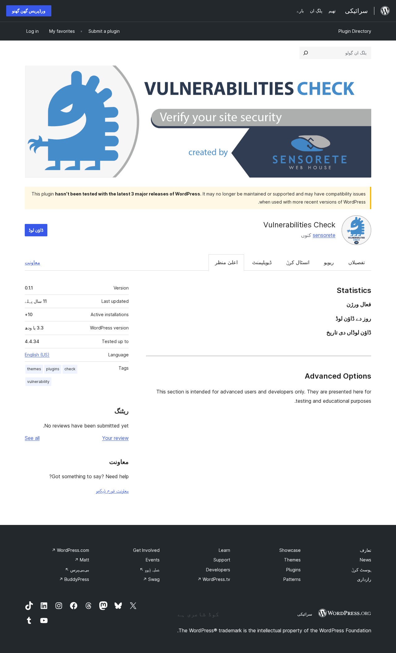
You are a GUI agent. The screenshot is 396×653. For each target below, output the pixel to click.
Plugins (293, 569)
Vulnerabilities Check (299, 224)
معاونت (32, 262)
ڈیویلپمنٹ (262, 262)
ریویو (329, 262)
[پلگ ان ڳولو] (305, 53)
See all (32, 438)
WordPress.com (70, 550)
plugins (52, 369)
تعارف (365, 550)
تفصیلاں (356, 262)
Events (153, 559)
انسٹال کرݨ (297, 262)
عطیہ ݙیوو (150, 569)
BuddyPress (74, 579)
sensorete (324, 235)
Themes (292, 559)
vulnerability (38, 381)
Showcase (290, 550)
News (365, 559)
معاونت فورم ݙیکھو (112, 491)
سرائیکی (304, 614)
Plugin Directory (354, 31)
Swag (151, 579)
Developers (218, 569)
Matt (82, 559)
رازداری (364, 579)
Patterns (292, 579)
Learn (224, 550)
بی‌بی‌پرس (77, 569)
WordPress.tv (213, 579)
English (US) (37, 354)
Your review (115, 438)
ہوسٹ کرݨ (361, 569)
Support (221, 559)
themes (34, 369)
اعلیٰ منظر (226, 262)
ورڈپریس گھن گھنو (28, 10)
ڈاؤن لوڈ (36, 230)
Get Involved (146, 550)
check (69, 369)
